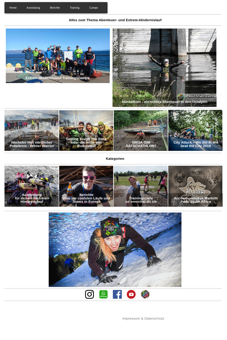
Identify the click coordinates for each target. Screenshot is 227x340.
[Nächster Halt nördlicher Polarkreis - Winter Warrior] (31, 150)
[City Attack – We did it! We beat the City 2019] (195, 150)
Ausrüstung (33, 7)
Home (13, 7)
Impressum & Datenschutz (143, 318)
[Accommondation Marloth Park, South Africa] (195, 205)
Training (74, 7)
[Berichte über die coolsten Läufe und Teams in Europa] (86, 205)
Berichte (55, 7)
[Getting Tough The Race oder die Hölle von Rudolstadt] (86, 150)
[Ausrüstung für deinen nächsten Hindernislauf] (31, 205)
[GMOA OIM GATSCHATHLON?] (141, 150)
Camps (93, 7)
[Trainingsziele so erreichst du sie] (141, 205)
